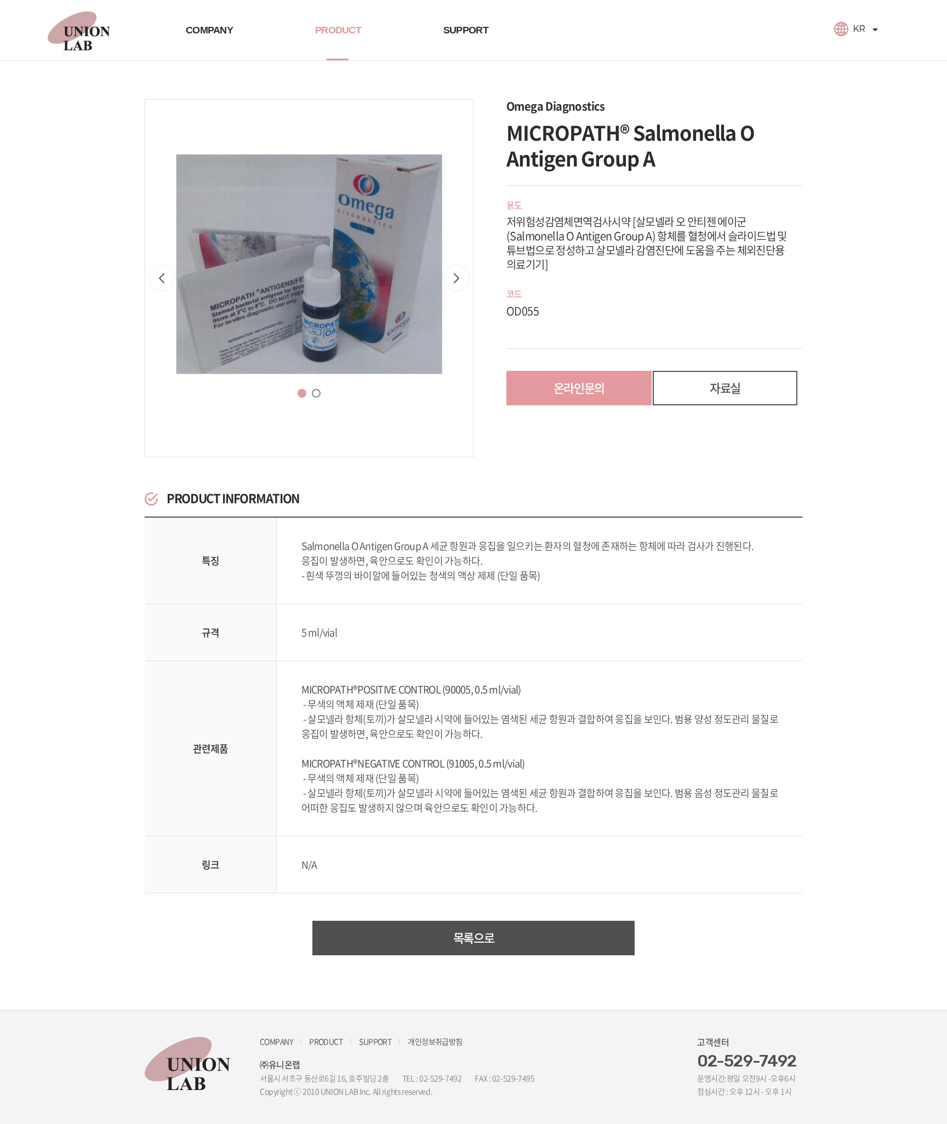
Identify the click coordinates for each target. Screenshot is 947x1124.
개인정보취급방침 (435, 1041)
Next (456, 278)
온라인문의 (579, 388)
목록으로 (473, 937)
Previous (162, 278)
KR (859, 29)
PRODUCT (338, 30)
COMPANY (209, 30)
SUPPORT (465, 30)
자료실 (725, 388)
